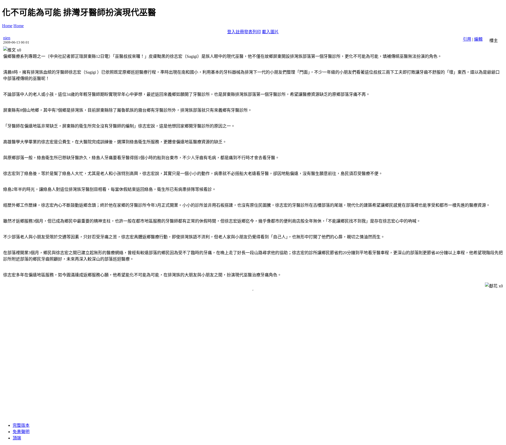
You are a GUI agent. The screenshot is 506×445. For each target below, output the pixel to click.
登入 (231, 32)
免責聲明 (21, 431)
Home (7, 25)
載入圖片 (270, 32)
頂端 (17, 438)
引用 (467, 39)
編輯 (478, 39)
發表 (248, 32)
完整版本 (21, 425)
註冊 (240, 32)
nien (6, 38)
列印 (256, 32)
